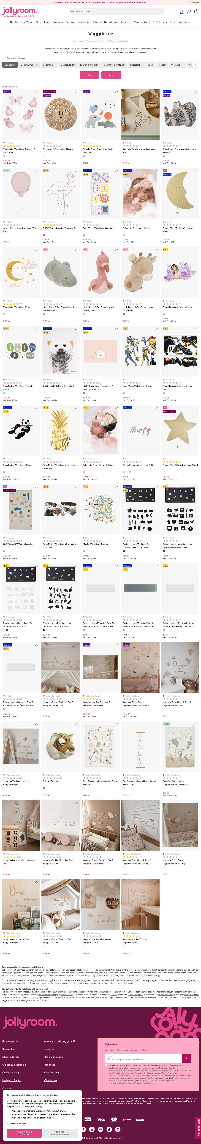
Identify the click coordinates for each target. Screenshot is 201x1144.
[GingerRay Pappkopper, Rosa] (130, 472)
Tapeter (162, 64)
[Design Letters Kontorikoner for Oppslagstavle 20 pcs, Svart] (164, 551)
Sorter (111, 75)
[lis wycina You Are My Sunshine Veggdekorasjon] (84, 946)
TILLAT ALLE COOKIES (24, 1133)
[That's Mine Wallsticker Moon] (4, 314)
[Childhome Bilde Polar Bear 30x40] (44, 393)
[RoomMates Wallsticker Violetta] (164, 314)
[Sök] (161, 11)
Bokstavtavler (68, 64)
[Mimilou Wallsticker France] (84, 551)
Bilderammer (49, 64)
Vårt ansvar (50, 1080)
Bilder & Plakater (29, 64)
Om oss (6, 1088)
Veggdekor (123, 41)
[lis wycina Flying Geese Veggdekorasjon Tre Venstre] (124, 709)
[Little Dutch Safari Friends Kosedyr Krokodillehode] (44, 314)
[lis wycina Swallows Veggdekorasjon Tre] (124, 156)
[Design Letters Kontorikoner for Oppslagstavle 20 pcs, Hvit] (167, 551)
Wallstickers (177, 64)
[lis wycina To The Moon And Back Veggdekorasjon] (44, 867)
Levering (49, 1049)
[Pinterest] (118, 1129)
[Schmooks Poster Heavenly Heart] (84, 472)
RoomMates (67, 994)
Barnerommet (78, 41)
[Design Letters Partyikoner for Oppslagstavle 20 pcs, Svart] (44, 630)
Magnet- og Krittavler (114, 64)
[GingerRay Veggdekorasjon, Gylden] (124, 472)
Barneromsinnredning (96, 41)
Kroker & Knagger (89, 64)
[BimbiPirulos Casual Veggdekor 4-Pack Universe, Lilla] (84, 393)
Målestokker (136, 64)
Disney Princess (165, 994)
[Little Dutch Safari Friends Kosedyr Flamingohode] (84, 314)
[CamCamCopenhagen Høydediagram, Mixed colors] (124, 788)
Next (195, 64)
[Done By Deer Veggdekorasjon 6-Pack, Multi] (84, 156)
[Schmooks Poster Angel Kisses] (124, 235)
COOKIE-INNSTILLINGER (60, 1133)
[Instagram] (92, 1129)
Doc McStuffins (191, 994)
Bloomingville (44, 994)
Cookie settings (11, 1072)
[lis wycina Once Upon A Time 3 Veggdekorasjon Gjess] (164, 709)
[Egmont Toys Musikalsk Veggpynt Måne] (164, 235)
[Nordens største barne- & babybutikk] (19, 10)
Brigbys (54, 994)
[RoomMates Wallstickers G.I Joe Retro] (164, 393)
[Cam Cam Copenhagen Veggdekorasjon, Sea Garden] (164, 788)
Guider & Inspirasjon (14, 1064)
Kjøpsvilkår (8, 1049)
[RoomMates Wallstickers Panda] (4, 472)
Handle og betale (53, 1057)
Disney (114, 994)
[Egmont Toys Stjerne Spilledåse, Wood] (164, 472)
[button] (188, 11)
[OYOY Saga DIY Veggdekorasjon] (4, 551)
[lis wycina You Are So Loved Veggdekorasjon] (124, 946)
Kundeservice (194, 2)
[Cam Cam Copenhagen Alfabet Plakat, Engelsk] (84, 788)
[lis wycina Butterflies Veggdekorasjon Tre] (4, 867)
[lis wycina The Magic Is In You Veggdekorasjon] (4, 788)
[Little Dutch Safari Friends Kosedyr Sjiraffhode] (124, 314)
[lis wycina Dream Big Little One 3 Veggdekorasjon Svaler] (44, 709)
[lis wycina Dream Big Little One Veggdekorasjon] (44, 946)
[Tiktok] (109, 1129)
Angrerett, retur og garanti (59, 1041)
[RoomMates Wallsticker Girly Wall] (84, 235)
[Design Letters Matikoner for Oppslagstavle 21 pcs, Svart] (124, 551)
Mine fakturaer (10, 1057)
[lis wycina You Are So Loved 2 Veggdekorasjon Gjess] (84, 709)
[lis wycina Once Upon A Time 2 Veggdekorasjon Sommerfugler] (124, 867)
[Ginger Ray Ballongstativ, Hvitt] (127, 472)
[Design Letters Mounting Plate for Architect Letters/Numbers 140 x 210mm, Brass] (4, 709)
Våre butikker (51, 1072)
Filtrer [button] (89, 75)
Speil (150, 64)
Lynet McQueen (135, 994)
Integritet (49, 1064)
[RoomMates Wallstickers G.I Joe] (124, 393)
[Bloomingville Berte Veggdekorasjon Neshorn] (164, 156)
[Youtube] (100, 1129)
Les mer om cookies (16, 1123)
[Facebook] (83, 1129)
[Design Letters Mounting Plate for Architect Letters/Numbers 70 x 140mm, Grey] (84, 630)
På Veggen (112, 41)
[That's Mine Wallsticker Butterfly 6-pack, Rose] (4, 156)
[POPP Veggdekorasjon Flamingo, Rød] (44, 235)
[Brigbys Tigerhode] (44, 788)
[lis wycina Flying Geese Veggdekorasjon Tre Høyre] (164, 867)
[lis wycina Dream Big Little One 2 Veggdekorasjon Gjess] (84, 867)
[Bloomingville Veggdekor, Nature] (44, 156)
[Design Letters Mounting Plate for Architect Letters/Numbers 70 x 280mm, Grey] (124, 630)
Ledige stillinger (11, 1080)
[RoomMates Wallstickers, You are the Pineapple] (44, 472)
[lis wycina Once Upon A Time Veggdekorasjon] (4, 946)
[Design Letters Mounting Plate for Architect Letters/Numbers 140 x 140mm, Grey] (164, 630)
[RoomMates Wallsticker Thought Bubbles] (4, 393)
